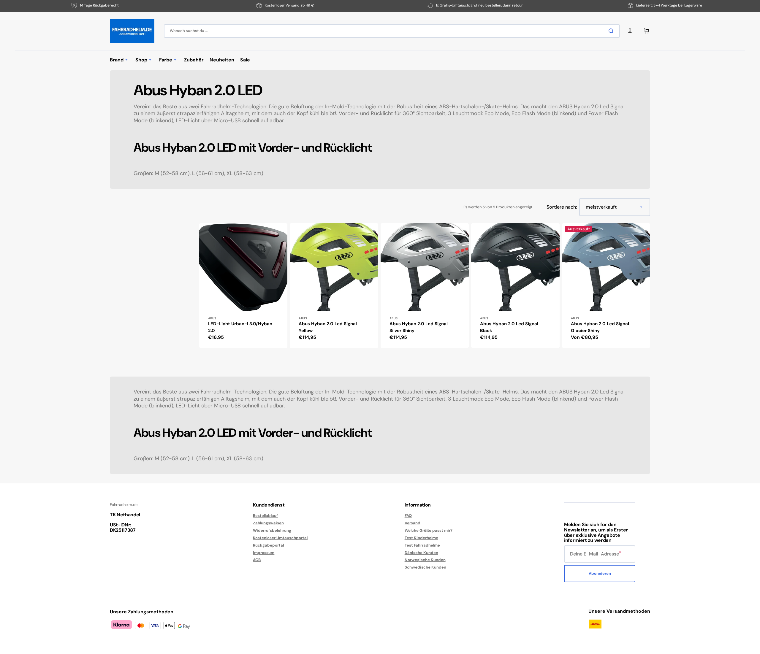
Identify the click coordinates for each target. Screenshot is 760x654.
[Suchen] (612, 30)
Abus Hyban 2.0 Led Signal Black (509, 327)
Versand (412, 523)
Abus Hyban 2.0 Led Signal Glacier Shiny (600, 327)
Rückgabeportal (268, 545)
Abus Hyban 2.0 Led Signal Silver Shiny (419, 327)
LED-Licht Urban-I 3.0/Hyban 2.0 (240, 327)
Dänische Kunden (421, 552)
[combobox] (392, 31)
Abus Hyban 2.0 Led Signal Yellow (328, 327)
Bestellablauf (265, 515)
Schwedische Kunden (425, 567)
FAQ (408, 515)
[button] (629, 30)
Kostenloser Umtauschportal (280, 537)
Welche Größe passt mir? (428, 530)
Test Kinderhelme (421, 537)
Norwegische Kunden (425, 559)
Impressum (263, 552)
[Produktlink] (243, 285)
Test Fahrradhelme (422, 545)
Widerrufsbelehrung (272, 530)
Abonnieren (600, 573)
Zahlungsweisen (268, 523)
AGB (257, 559)
